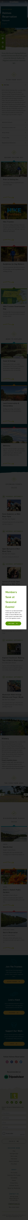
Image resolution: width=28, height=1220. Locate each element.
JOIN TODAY (11, 623)
